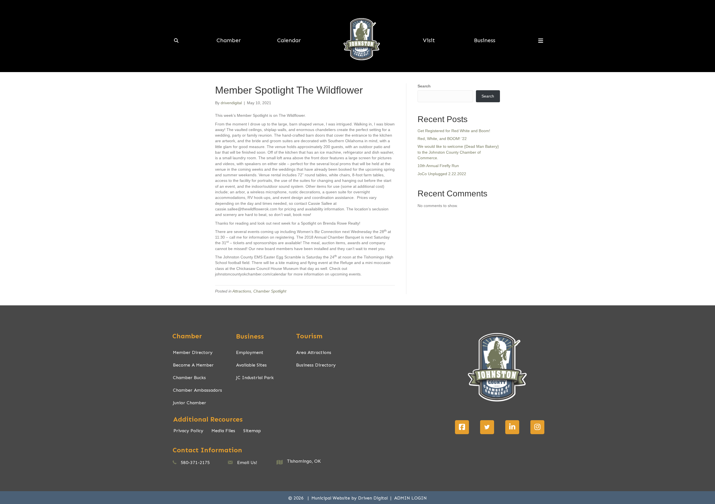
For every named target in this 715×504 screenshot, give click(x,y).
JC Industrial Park (255, 377)
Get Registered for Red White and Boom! (454, 131)
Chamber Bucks (189, 377)
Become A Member (193, 365)
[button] (462, 427)
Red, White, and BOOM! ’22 (442, 138)
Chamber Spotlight (269, 291)
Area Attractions (313, 352)
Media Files (223, 430)
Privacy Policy (188, 430)
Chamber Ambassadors (197, 390)
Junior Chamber (189, 402)
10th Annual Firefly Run (438, 165)
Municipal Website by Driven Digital (350, 498)
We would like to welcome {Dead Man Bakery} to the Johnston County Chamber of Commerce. (458, 152)
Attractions (241, 291)
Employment (249, 352)
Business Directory (316, 365)
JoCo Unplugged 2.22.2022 (442, 174)
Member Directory (193, 352)
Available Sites (251, 365)
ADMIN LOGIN (410, 498)
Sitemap (252, 430)
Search (424, 86)
